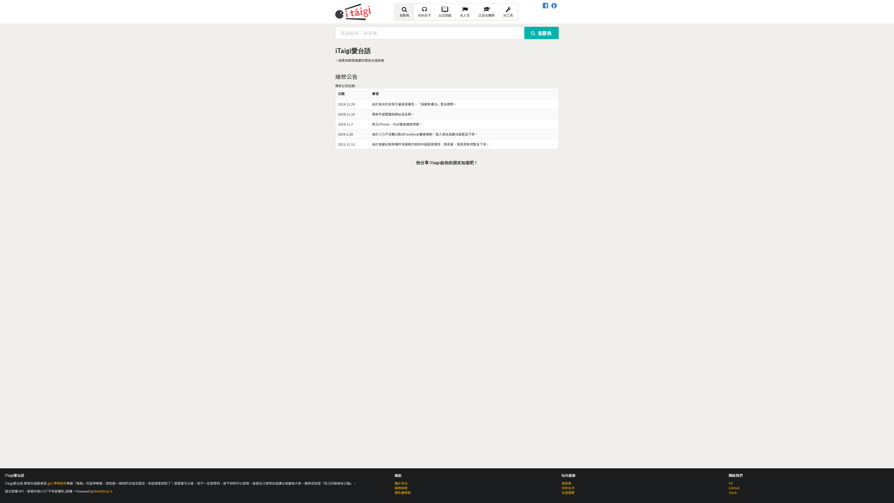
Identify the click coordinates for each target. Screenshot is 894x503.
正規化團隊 (486, 15)
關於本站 (401, 483)
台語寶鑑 (444, 15)
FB (731, 483)
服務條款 (401, 488)
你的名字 (424, 15)
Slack (733, 492)
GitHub (734, 488)
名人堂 (465, 15)
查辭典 (404, 15)
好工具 (508, 15)
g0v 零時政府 (57, 483)
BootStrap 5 (103, 491)
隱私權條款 (403, 492)
